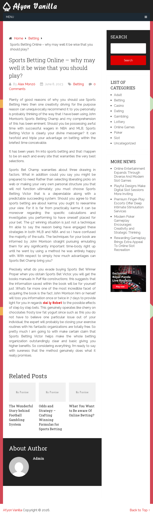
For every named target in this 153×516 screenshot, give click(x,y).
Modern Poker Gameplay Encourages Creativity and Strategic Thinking (127, 224)
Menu (10, 17)
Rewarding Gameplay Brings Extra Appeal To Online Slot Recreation (130, 244)
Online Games (124, 127)
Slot (117, 138)
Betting (78, 84)
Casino (119, 106)
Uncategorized (125, 143)
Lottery (119, 122)
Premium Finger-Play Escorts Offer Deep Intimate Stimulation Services (129, 205)
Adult (118, 95)
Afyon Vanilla (12, 510)
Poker (118, 132)
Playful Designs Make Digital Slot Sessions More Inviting (129, 190)
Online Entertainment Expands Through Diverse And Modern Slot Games (129, 174)
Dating (119, 111)
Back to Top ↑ (140, 510)
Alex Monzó (26, 84)
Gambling (121, 116)
